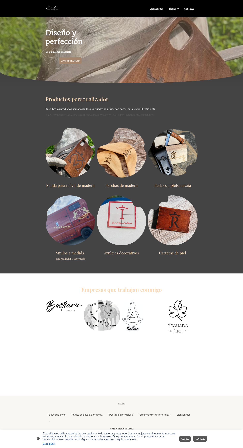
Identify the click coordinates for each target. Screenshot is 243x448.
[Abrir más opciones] (48, 421)
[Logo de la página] (52, 8)
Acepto (185, 438)
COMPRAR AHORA (70, 60)
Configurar (49, 443)
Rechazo (200, 438)
